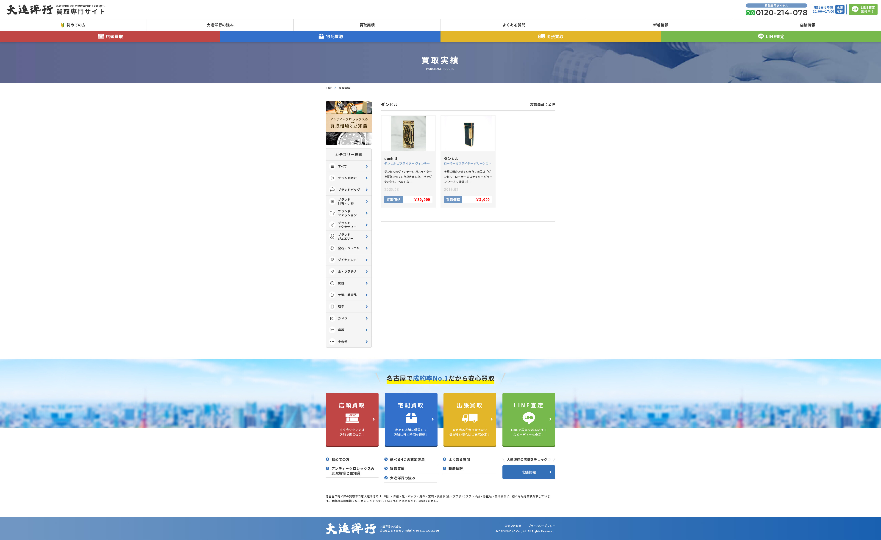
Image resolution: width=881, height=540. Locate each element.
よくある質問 (514, 24)
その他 (342, 341)
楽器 (341, 330)
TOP (329, 88)
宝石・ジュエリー (350, 248)
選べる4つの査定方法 (407, 459)
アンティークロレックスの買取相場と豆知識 (353, 470)
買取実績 (367, 24)
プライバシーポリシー (541, 525)
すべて (342, 166)
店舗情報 (807, 24)
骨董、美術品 (347, 295)
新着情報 (661, 24)
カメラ (342, 318)
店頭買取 (114, 36)
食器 (341, 283)
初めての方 (76, 24)
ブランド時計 (347, 178)
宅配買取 (334, 36)
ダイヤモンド (347, 260)
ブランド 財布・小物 (346, 201)
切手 (341, 306)
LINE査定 (775, 36)
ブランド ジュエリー (346, 236)
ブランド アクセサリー (347, 225)
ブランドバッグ (349, 189)
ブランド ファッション (347, 213)
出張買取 (554, 36)
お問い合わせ (513, 525)
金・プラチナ (347, 271)
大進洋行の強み (220, 24)
